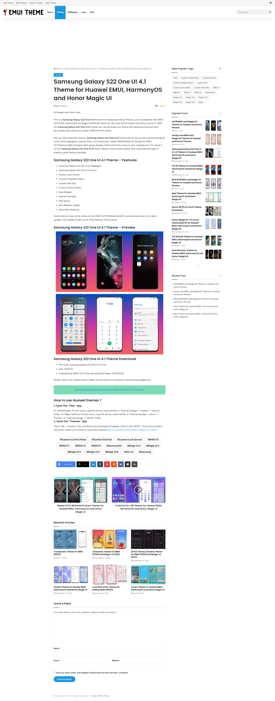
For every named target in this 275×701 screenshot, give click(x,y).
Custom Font (202, 83)
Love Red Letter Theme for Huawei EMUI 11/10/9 (106, 588)
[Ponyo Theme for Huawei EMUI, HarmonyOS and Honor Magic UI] (148, 574)
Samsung (145, 451)
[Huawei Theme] (23, 12)
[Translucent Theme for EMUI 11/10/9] (71, 539)
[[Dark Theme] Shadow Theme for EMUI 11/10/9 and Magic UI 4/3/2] (148, 539)
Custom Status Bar (201, 87)
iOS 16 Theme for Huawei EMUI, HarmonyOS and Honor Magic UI (187, 168)
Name (57, 648)
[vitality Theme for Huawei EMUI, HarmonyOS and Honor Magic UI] (71, 574)
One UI (129, 451)
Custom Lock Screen (130, 439)
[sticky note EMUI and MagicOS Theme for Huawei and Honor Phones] (213, 139)
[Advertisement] (137, 43)
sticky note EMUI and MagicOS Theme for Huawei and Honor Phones (186, 138)
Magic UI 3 (153, 445)
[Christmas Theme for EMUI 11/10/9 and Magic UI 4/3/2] (109, 539)
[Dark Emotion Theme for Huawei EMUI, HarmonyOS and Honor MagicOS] (213, 254)
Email (57, 660)
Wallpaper (73, 12)
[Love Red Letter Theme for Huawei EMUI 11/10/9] (109, 574)
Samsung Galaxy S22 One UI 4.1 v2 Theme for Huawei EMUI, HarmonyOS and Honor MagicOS (187, 154)
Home (50, 12)
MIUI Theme (21, 3)
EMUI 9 (97, 445)
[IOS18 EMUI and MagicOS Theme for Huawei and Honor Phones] (213, 125)
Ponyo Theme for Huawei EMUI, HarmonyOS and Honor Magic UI (148, 588)
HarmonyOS (115, 445)
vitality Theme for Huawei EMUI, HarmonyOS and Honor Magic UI (70, 588)
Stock (201, 102)
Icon (84, 12)
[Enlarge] (159, 235)
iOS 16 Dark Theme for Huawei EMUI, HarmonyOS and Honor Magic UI (187, 239)
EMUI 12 (81, 445)
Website (115, 660)
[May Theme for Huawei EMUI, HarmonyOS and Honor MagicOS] (213, 197)
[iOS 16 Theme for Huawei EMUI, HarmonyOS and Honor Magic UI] (213, 169)
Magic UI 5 (94, 451)
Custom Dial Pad (102, 439)
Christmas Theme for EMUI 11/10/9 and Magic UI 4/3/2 (106, 553)
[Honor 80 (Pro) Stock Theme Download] (213, 211)
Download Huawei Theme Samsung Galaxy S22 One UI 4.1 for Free (109, 389)
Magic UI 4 (75, 451)
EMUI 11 (65, 445)
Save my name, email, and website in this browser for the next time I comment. (92, 672)
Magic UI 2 (134, 445)
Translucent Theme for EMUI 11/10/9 (68, 553)
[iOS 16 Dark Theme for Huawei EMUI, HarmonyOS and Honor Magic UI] (213, 240)
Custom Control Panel (73, 439)
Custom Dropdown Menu (183, 83)
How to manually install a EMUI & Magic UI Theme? (132, 429)
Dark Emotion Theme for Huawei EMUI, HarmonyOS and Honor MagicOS (187, 253)
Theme (60, 12)
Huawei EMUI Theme (100, 696)
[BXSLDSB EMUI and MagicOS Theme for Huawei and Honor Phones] (213, 183)
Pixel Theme (51, 3)
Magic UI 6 (112, 451)
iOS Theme (8, 3)
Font (92, 12)
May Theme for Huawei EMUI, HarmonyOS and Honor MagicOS (187, 196)
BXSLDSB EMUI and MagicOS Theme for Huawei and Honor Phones (187, 182)
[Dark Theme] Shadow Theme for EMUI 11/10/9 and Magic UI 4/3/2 (146, 554)
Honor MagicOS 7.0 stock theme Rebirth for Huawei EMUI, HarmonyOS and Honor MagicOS (187, 224)
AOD (175, 78)
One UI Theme (36, 3)
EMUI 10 (153, 439)
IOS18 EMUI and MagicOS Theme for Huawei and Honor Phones (187, 124)
